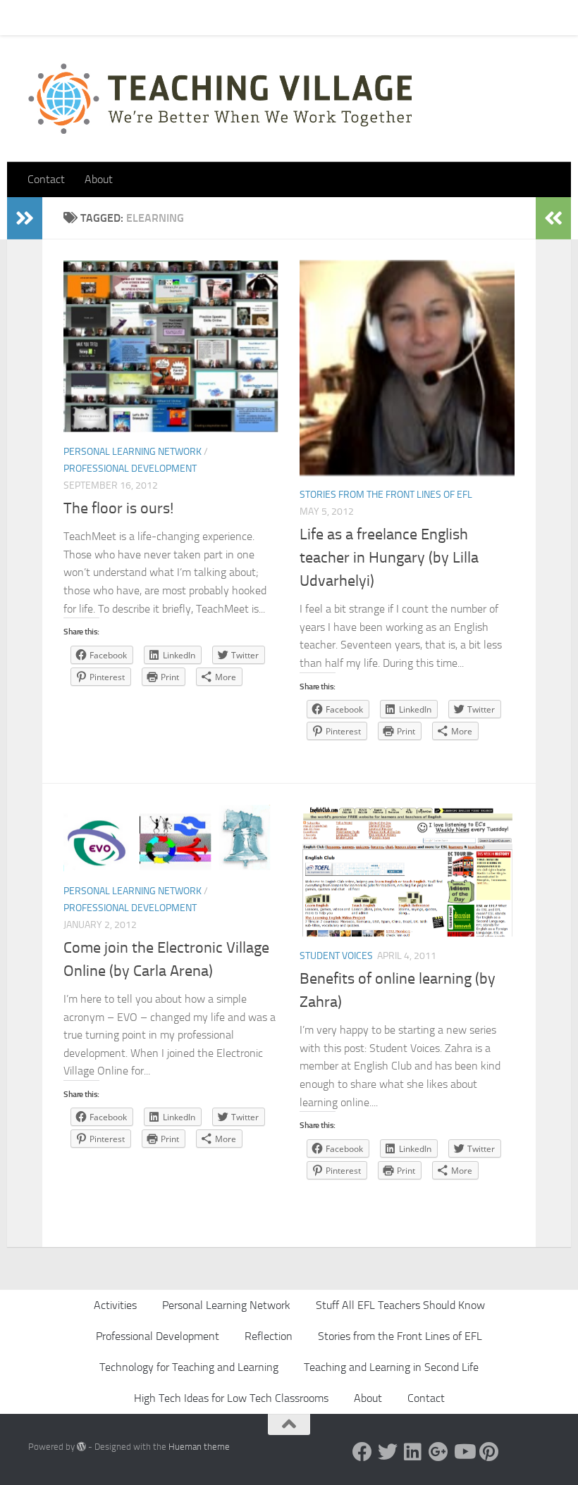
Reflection (269, 1336)
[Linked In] (413, 1452)
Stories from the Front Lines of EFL (386, 495)
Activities (115, 1305)
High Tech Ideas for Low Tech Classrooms (231, 1398)
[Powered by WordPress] (81, 1446)
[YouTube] (464, 1452)
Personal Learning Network (132, 452)
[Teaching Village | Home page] (220, 98)
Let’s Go (276, 17)
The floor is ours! (118, 508)
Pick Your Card (155, 17)
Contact (83, 17)
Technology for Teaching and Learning (188, 1367)
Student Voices (336, 956)
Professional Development (130, 469)
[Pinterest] (489, 1452)
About (223, 17)
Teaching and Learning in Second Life (391, 1367)
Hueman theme (199, 1446)
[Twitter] (388, 1452)
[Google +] (438, 1452)
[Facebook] (362, 1452)
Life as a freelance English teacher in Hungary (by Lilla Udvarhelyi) (389, 557)
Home (31, 17)
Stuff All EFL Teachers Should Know (400, 1305)
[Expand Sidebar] (24, 218)
